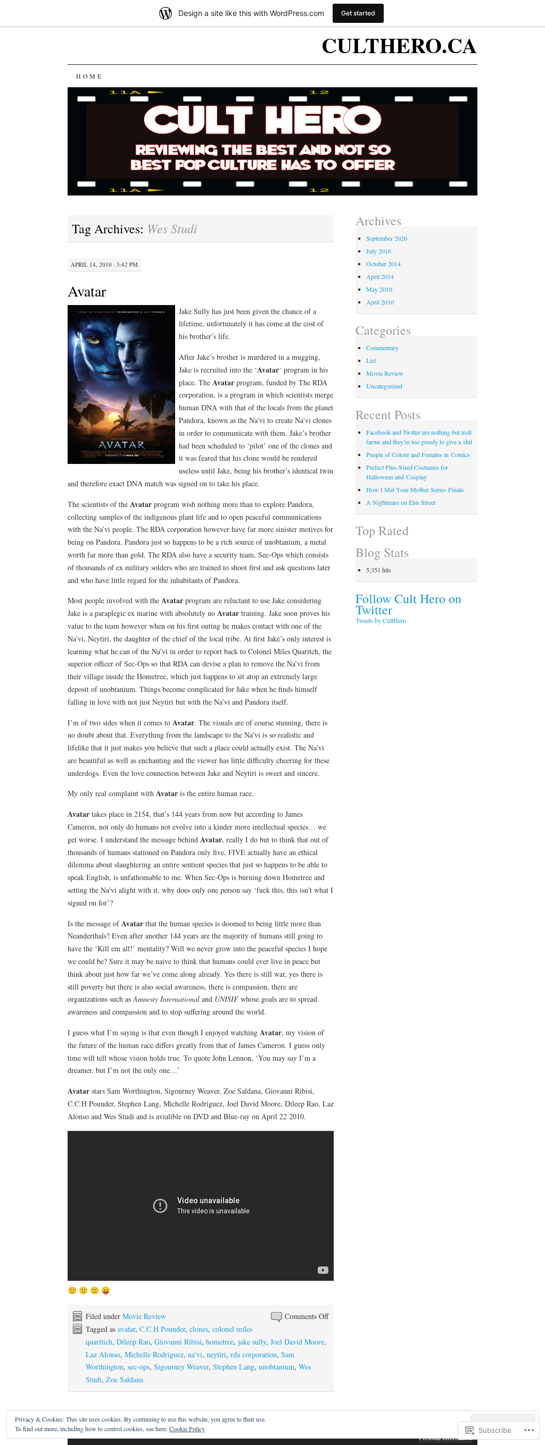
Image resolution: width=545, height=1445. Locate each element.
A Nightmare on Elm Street (400, 502)
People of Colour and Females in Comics (418, 454)
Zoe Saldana (124, 1379)
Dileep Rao (133, 1342)
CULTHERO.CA (399, 45)
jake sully (252, 1342)
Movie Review (144, 1316)
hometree (220, 1342)
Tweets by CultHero (381, 620)
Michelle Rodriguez (154, 1354)
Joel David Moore (297, 1342)
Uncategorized (384, 386)
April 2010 (380, 302)
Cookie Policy (187, 1428)
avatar (126, 1329)
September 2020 (386, 238)
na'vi (195, 1354)
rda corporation (253, 1354)
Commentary (382, 347)
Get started (358, 13)
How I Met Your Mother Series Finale (415, 489)
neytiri (216, 1354)
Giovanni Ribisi (178, 1342)
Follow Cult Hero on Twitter (408, 604)
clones (198, 1329)
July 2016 (378, 251)
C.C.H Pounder (162, 1329)
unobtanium (276, 1367)
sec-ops (139, 1367)
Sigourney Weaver (181, 1367)
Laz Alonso (103, 1354)
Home (89, 76)
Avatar (87, 291)
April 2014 (380, 276)
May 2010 (379, 289)
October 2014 (383, 263)
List (371, 360)
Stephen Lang (233, 1367)
